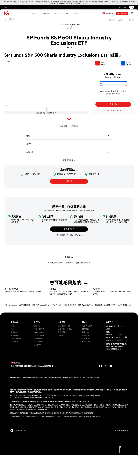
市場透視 (61, 322)
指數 (12, 329)
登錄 (131, 7)
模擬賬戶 (37, 345)
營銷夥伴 (85, 335)
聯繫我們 (109, 322)
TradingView (39, 332)
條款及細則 (24, 366)
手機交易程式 (39, 329)
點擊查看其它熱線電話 (115, 341)
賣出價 (102, 62)
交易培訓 (75, 13)
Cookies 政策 (42, 366)
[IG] (6, 13)
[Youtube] (111, 366)
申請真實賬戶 (122, 13)
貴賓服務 (85, 329)
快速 (108, 110)
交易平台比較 (39, 341)
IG (12, 366)
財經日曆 (131, 20)
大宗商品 (14, 335)
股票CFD (14, 332)
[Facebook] (100, 366)
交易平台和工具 (46, 13)
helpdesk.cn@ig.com (114, 334)
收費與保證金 (87, 326)
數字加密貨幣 (16, 338)
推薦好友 (85, 332)
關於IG (57, 13)
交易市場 (35, 13)
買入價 (128, 62)
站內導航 (16, 366)
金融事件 (121, 20)
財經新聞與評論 (64, 326)
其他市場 (14, 341)
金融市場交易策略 (65, 329)
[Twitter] (105, 366)
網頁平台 (37, 326)
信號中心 (61, 335)
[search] (132, 13)
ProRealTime (39, 335)
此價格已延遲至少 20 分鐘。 (113, 94)
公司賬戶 (85, 338)
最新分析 (112, 20)
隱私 (31, 366)
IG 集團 (117, 431)
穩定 (114, 110)
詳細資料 (63, 126)
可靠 (120, 110)
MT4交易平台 (39, 338)
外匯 (12, 326)
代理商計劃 (86, 341)
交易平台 (37, 322)
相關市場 (74, 126)
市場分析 (66, 13)
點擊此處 (117, 337)
